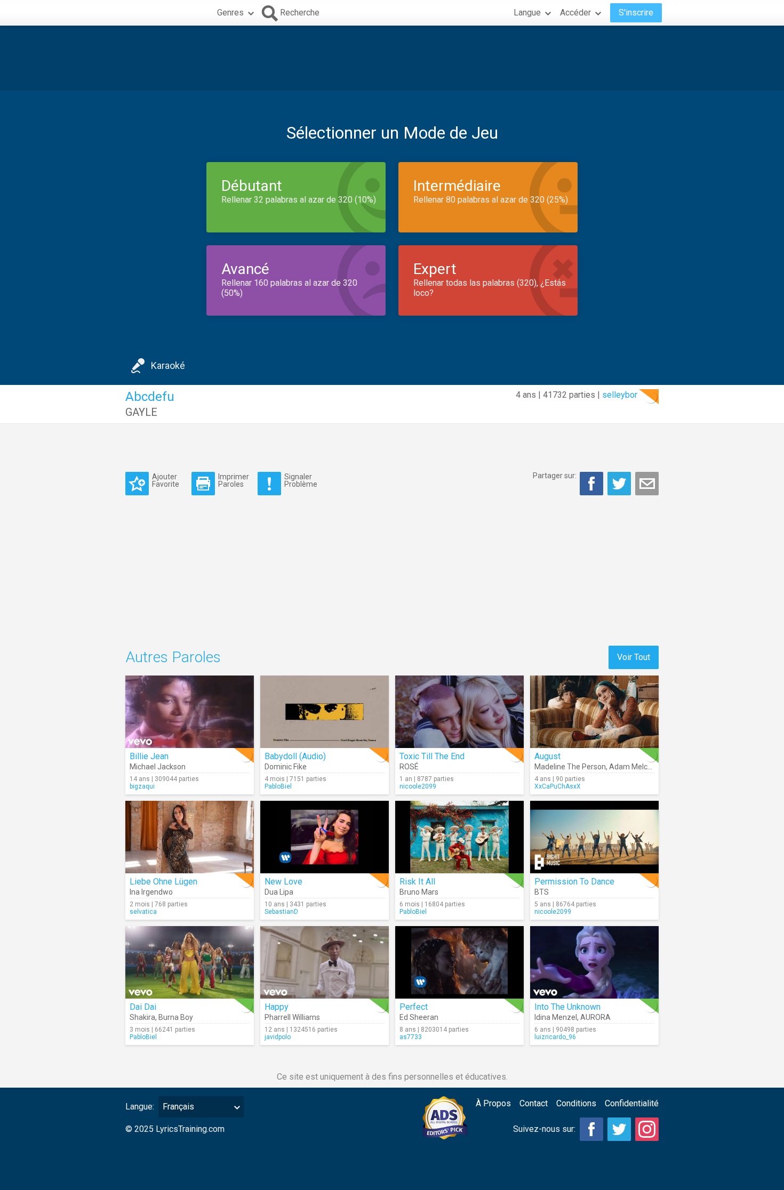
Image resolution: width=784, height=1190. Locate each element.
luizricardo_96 (555, 1037)
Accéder (575, 12)
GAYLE (141, 412)
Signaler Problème (300, 480)
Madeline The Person (570, 766)
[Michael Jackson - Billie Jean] (189, 712)
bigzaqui (142, 786)
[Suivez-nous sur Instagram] (647, 1129)
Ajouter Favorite (165, 480)
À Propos (493, 1103)
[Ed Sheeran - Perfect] (459, 962)
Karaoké (168, 365)
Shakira (142, 1017)
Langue (527, 12)
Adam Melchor (634, 766)
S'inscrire (636, 12)
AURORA (595, 1017)
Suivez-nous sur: (544, 1129)
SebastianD (281, 911)
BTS (541, 892)
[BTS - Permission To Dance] (594, 837)
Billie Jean (149, 756)
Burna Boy (175, 1017)
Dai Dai (143, 1007)
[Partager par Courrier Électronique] (647, 483)
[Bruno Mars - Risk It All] (459, 837)
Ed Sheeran (418, 1017)
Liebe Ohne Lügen (163, 882)
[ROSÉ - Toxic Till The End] (459, 712)
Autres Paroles (173, 657)
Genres (230, 12)
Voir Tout (633, 657)
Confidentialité (632, 1103)
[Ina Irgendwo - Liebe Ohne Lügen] (189, 837)
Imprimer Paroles (233, 480)
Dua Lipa (279, 892)
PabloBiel (278, 786)
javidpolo (278, 1037)
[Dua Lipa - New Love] (324, 837)
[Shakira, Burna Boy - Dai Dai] (189, 962)
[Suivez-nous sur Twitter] (619, 1129)
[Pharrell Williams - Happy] (324, 962)
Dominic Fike (286, 766)
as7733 (410, 1037)
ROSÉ (409, 766)
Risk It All (417, 882)
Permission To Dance (574, 882)
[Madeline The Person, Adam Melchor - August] (594, 712)
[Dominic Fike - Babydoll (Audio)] (324, 712)
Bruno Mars (418, 892)
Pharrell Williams (292, 1017)
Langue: (139, 1106)
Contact (533, 1103)
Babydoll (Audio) (295, 756)
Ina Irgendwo (151, 892)
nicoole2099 (417, 786)
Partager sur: (555, 475)
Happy (277, 1007)
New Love (283, 882)
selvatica (143, 911)
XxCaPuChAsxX (557, 786)
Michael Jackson (158, 766)
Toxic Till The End (432, 756)
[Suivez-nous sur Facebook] (591, 1129)
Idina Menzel (555, 1017)
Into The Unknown (567, 1007)
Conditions (576, 1103)
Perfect (413, 1007)
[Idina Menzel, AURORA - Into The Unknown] (594, 962)
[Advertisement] (392, 58)
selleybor (619, 395)
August (547, 756)
